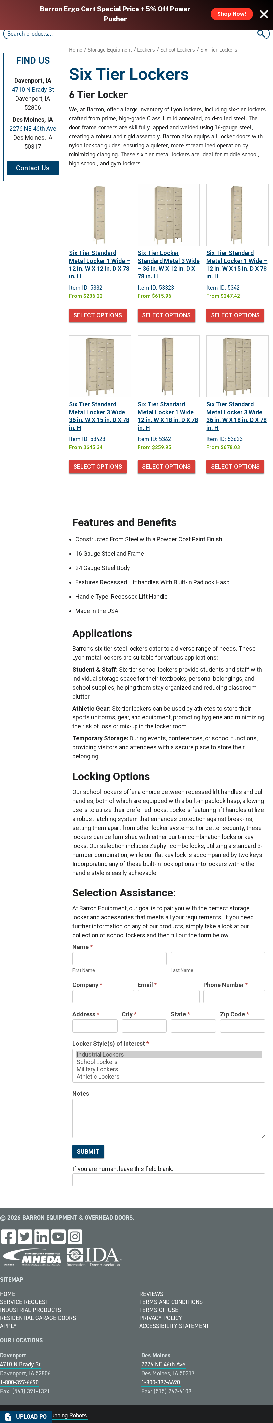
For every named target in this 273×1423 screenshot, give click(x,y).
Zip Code (234, 1014)
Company (87, 984)
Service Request (24, 1302)
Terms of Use (158, 1310)
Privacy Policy (160, 1318)
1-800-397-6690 (19, 1382)
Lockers (146, 49)
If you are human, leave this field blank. (122, 1168)
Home (75, 49)
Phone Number (225, 984)
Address (85, 1014)
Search (262, 34)
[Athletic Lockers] (169, 1076)
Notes (80, 1093)
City (129, 1014)
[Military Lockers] (169, 1069)
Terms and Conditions (171, 1302)
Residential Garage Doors (38, 1318)
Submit (88, 1151)
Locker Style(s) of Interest (110, 1043)
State (180, 1014)
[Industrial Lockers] (169, 1054)
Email (147, 984)
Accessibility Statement (174, 1326)
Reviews (151, 1294)
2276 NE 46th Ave (32, 128)
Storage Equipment (110, 49)
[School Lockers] (169, 1062)
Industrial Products (30, 1310)
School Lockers (177, 49)
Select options (97, 315)
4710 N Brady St (33, 89)
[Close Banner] (264, 14)
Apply (8, 1326)
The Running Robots (62, 1415)
